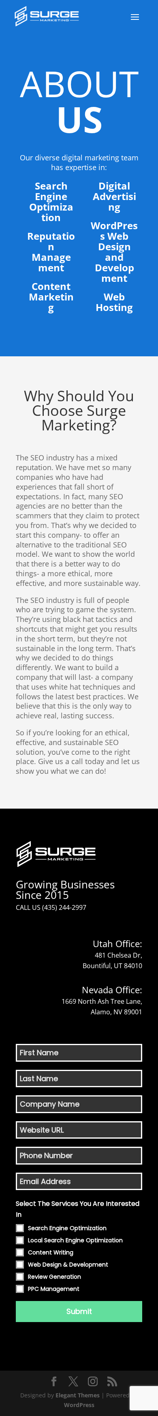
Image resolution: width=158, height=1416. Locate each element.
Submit (79, 1311)
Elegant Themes (78, 1395)
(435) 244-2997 (64, 907)
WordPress (79, 1405)
